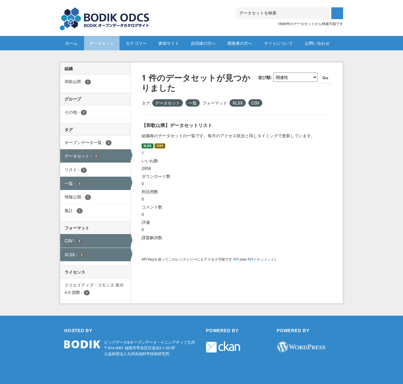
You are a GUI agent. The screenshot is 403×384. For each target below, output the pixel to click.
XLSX (147, 145)
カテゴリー (136, 43)
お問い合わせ (317, 43)
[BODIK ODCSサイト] (105, 15)
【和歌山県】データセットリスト (177, 125)
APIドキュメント (261, 258)
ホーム (71, 43)
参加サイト (168, 43)
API (236, 258)
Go (325, 77)
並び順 (264, 77)
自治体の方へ (203, 43)
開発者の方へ (239, 43)
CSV (160, 145)
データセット (101, 43)
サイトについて (278, 43)
